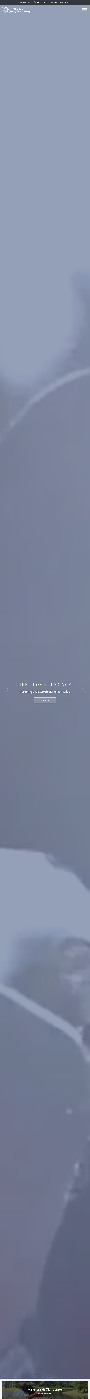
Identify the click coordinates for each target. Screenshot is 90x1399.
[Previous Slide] (7, 689)
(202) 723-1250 (40, 2)
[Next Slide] (82, 689)
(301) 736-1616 (64, 2)
